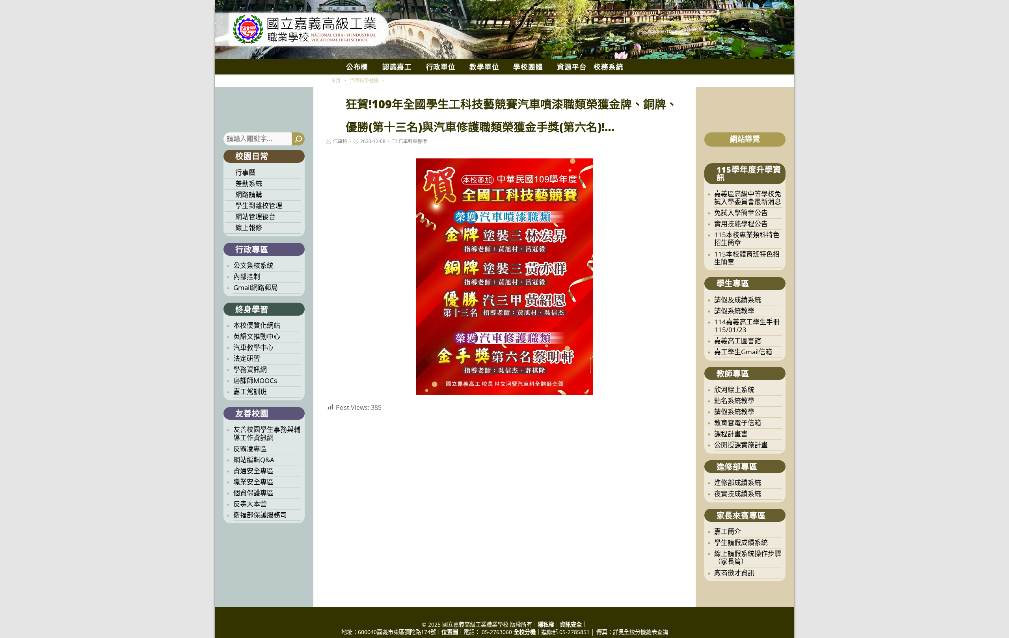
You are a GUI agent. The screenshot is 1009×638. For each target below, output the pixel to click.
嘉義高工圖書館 (737, 340)
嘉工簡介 (727, 531)
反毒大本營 (250, 503)
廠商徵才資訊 (734, 572)
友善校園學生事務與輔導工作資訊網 (266, 433)
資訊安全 (571, 624)
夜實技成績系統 (737, 493)
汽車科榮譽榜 (412, 141)
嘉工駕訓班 (250, 391)
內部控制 (246, 276)
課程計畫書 (731, 433)
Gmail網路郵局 (255, 287)
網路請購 (248, 194)
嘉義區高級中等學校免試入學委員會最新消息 (747, 197)
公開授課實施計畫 (741, 444)
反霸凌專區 (250, 448)
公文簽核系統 (253, 265)
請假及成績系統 (737, 299)
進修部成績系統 (737, 482)
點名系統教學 (734, 400)
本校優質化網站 (256, 325)
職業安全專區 (253, 481)
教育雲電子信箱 (737, 422)
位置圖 (449, 632)
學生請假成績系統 (741, 542)
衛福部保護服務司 (260, 514)
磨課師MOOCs (255, 380)
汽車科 (340, 141)
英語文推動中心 (256, 336)
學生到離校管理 (258, 205)
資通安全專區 (253, 470)
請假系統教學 (734, 310)
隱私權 (546, 624)
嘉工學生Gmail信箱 (743, 351)
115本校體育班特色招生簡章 (747, 257)
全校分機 (525, 632)
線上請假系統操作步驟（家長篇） (747, 557)
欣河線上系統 (734, 389)
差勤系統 (248, 183)
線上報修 (248, 227)
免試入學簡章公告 (741, 212)
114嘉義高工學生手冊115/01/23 (747, 325)
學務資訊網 (250, 369)
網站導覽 (745, 139)
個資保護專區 (253, 492)
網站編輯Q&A (253, 459)
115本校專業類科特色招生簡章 (747, 238)
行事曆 (245, 172)
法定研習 (246, 358)
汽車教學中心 (253, 347)
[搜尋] (298, 138)
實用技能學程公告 (741, 223)
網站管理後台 (255, 216)
